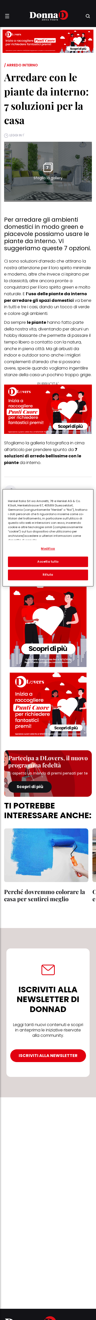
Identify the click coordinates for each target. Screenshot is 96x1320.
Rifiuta (48, 575)
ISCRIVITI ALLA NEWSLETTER (48, 1056)
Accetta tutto (47, 562)
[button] (7, 16)
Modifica (48, 548)
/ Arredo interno (21, 65)
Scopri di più (30, 787)
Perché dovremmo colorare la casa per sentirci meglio (44, 895)
